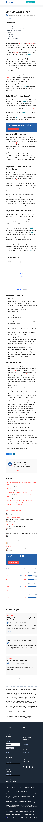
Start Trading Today (13, 562)
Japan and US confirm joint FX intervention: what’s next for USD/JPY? (20, 519)
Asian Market (8, 539)
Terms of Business (15, 805)
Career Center (8, 736)
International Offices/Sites (10, 729)
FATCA (17, 815)
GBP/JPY (7, 586)
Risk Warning (13, 815)
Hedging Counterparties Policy (11, 781)
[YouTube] (30, 767)
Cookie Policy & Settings (10, 776)
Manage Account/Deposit (10, 759)
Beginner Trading (11, 651)
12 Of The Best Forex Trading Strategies (19, 640)
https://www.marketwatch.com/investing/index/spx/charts (19, 500)
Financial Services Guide (24, 804)
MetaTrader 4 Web (26, 749)
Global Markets (30, 5)
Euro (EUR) (10, 36)
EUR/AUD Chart (10, 32)
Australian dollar (30, 43)
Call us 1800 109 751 (26, 757)
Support (24, 759)
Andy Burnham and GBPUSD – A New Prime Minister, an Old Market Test (21, 533)
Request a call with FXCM (27, 761)
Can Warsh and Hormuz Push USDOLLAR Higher (16, 526)
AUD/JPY (7, 597)
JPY (11, 370)
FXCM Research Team (17, 15)
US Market (13, 524)
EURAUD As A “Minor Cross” (13, 24)
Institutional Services (9, 771)
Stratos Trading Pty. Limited (11, 787)
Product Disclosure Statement (28, 788)
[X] (27, 767)
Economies (13, 510)
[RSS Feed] (33, 767)
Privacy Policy (8, 779)
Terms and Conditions (10, 814)
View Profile (17, 470)
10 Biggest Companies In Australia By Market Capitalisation (21, 619)
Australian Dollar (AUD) (13, 38)
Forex (24, 5)
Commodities (19, 5)
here (15, 709)
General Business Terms (25, 814)
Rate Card (32, 814)
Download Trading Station (27, 737)
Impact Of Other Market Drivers (14, 30)
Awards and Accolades (10, 732)
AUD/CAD (7, 571)
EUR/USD (7, 575)
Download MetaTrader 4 (27, 741)
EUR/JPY (7, 590)
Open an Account (13, 129)
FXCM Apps (8, 769)
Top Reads (7, 767)
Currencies (9, 18)
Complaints (8, 815)
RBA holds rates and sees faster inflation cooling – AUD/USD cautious (20, 512)
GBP (16, 370)
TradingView (25, 727)
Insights (7, 5)
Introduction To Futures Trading (17, 660)
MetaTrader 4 (25, 732)
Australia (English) (9, 744)
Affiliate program (9, 738)
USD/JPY (7, 582)
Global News (18, 510)
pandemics (15, 52)
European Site (25, 815)
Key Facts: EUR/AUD (11, 34)
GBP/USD (7, 579)
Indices (36, 5)
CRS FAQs (21, 815)
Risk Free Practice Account (10, 755)
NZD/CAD (7, 593)
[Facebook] (24, 767)
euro (20, 43)
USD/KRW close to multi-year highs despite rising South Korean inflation (21, 540)
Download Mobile (26, 739)
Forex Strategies (20, 651)
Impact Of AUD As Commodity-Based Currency (17, 28)
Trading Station (25, 729)
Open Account (30, 2)
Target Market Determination (26, 806)
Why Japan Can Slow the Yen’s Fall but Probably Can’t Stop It (18, 548)
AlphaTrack (13, 5)
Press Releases (8, 734)
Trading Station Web (26, 747)
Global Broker (8, 727)
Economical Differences (12, 26)
